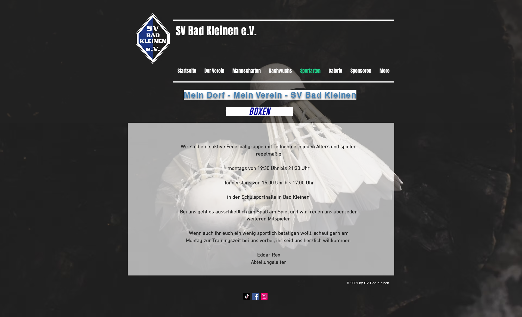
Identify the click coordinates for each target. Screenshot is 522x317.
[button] (259, 111)
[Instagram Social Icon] (264, 296)
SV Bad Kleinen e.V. (216, 31)
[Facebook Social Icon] (255, 296)
